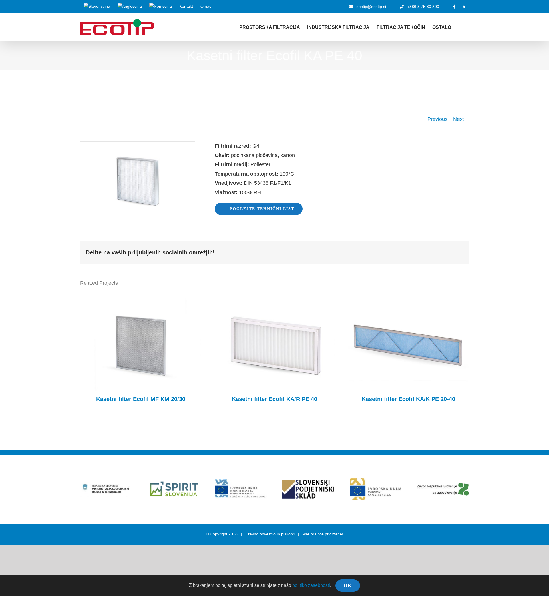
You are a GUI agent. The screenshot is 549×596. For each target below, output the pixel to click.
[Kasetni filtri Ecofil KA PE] (137, 144)
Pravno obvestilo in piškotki (270, 534)
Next (458, 119)
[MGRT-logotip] (106, 484)
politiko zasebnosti (311, 585)
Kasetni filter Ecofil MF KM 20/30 (140, 344)
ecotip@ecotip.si (371, 6)
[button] (460, 27)
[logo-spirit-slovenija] (173, 466)
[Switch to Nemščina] (161, 6)
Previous (437, 119)
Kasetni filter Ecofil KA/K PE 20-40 (408, 344)
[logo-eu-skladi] (240, 482)
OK (348, 585)
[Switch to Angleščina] (130, 6)
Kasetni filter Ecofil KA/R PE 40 (274, 344)
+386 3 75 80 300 (423, 6)
